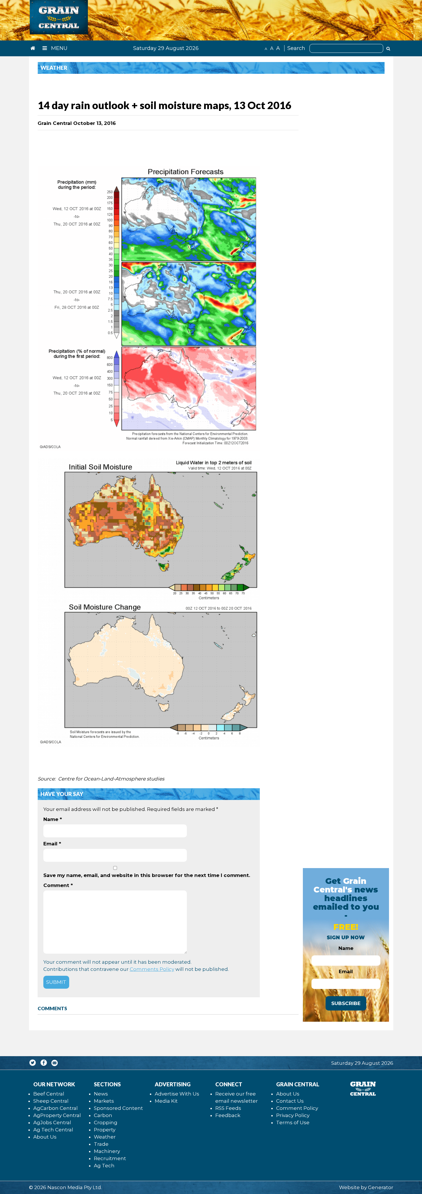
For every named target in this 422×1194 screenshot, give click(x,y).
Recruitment (110, 1158)
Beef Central (48, 1094)
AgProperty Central (57, 1115)
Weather (105, 1137)
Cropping (105, 1122)
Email (52, 844)
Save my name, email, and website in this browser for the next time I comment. (146, 875)
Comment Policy (297, 1108)
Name (52, 819)
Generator (380, 1187)
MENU (58, 48)
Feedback (227, 1115)
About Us (45, 1137)
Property (104, 1130)
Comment (58, 885)
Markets (104, 1101)
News (101, 1094)
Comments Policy (152, 969)
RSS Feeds (228, 1108)
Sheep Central (51, 1101)
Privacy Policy (292, 1115)
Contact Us (290, 1101)
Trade (101, 1144)
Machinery (107, 1151)
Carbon (103, 1115)
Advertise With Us (177, 1094)
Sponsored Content (118, 1108)
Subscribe (346, 1003)
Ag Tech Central (53, 1130)
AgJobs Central (52, 1122)
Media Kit (166, 1101)
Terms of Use (292, 1122)
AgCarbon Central (55, 1108)
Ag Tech (104, 1165)
